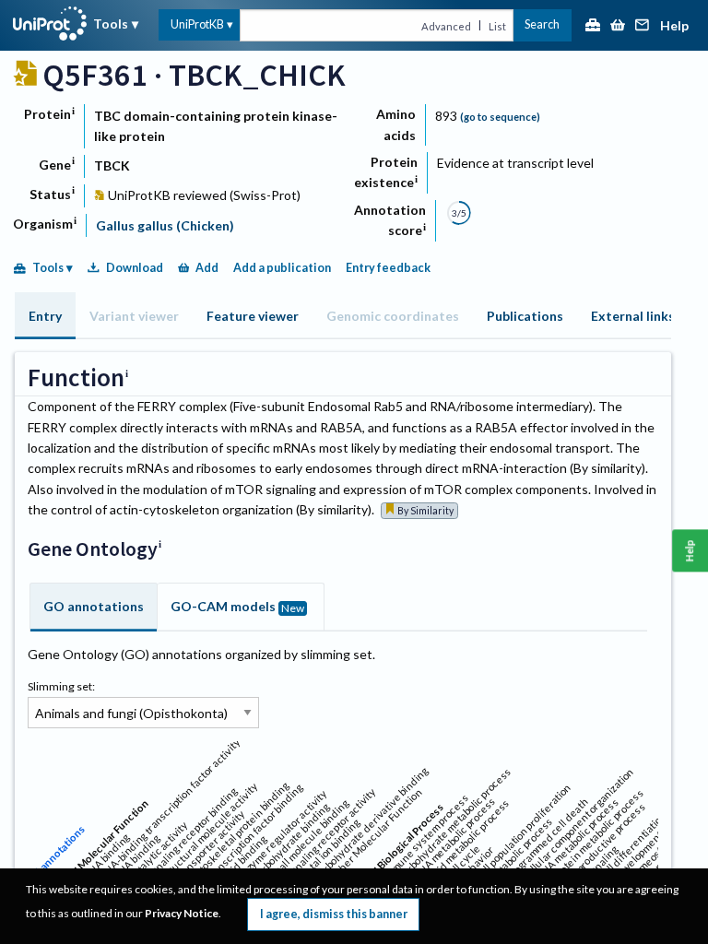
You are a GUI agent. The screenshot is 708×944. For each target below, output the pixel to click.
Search (542, 24)
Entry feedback (388, 268)
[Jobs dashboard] (592, 26)
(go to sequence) (500, 117)
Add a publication (282, 268)
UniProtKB (197, 24)
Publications (525, 316)
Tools (110, 23)
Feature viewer (252, 316)
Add (206, 268)
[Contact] (642, 26)
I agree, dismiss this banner (333, 914)
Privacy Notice (181, 913)
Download (134, 268)
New (292, 608)
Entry (45, 316)
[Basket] (617, 26)
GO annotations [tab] (93, 606)
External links (633, 316)
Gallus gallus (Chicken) (165, 225)
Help (674, 26)
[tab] (45, 315)
